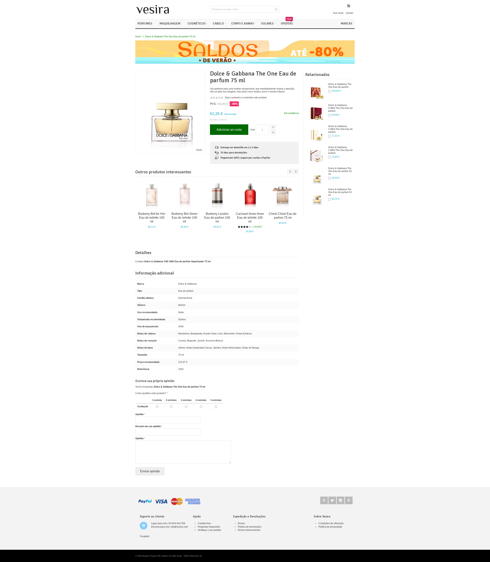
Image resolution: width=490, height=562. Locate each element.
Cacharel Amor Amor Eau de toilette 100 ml (250, 217)
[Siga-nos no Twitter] (332, 499)
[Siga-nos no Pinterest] (349, 499)
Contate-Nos (204, 523)
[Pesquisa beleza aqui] (276, 9)
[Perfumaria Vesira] (152, 9)
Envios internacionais (249, 530)
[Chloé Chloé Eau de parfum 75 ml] (282, 194)
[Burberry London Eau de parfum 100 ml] (217, 194)
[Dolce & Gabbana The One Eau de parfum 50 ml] (316, 197)
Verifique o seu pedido (209, 530)
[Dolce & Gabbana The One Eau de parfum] (316, 92)
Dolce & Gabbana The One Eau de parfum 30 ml (340, 171)
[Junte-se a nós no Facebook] (324, 499)
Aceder (349, 13)
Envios (241, 523)
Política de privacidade (330, 526)
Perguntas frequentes (209, 526)
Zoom (199, 150)
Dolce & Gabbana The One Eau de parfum (339, 85)
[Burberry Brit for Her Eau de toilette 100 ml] (151, 194)
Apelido (139, 414)
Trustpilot (144, 536)
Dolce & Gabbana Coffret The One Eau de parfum (340, 108)
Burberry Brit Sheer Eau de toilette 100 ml (185, 217)
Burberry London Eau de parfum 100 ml (217, 217)
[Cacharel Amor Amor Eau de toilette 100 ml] (249, 194)
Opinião (139, 438)
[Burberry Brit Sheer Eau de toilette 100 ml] (184, 194)
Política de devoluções (249, 526)
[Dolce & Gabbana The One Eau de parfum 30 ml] (316, 176)
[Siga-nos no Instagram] (341, 499)
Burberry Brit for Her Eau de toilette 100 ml (151, 217)
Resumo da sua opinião (148, 426)
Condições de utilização (331, 523)
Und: (252, 129)
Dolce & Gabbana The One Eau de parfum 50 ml (340, 192)
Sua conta (338, 13)
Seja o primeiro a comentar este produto (246, 97)
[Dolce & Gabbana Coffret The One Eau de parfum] (316, 113)
